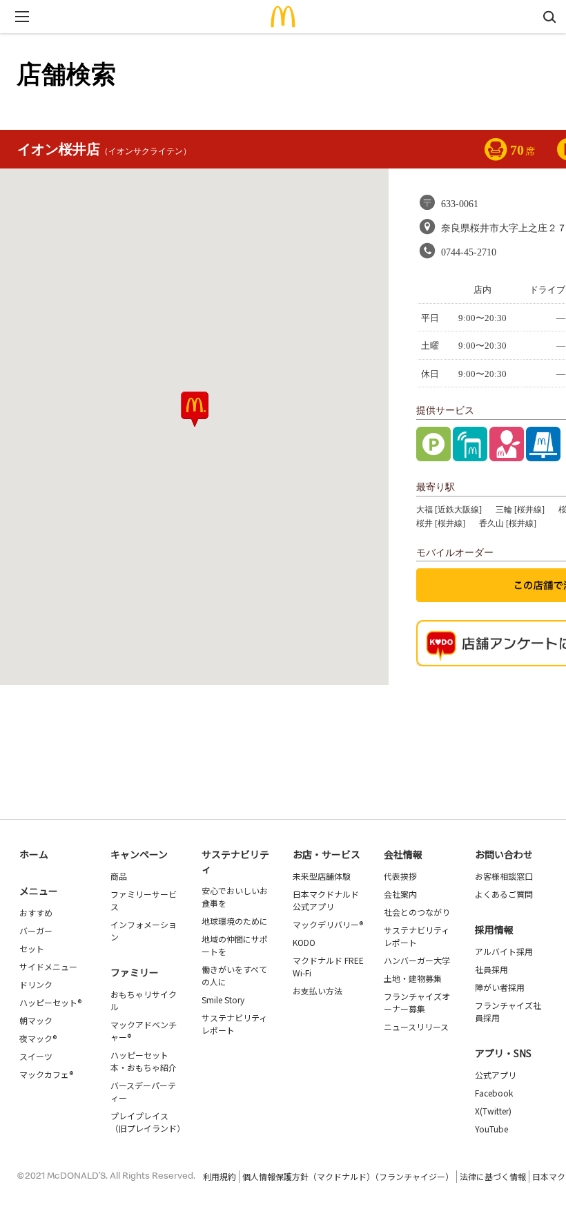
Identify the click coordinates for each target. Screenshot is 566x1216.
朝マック (35, 1020)
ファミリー (134, 972)
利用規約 (219, 1176)
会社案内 (400, 894)
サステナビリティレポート (234, 1024)
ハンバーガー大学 (417, 960)
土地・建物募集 (413, 978)
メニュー (38, 891)
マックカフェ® (46, 1074)
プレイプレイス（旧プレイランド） (147, 1122)
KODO (304, 942)
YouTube (491, 1129)
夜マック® (38, 1038)
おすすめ (35, 912)
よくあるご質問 (504, 894)
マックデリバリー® (328, 924)
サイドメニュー (48, 966)
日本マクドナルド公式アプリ (326, 900)
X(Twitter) (493, 1111)
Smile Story (223, 999)
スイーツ (35, 1056)
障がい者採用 (500, 987)
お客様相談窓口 (504, 876)
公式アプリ (495, 1075)
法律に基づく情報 (493, 1176)
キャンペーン (139, 854)
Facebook (494, 1093)
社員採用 (491, 969)
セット (31, 948)
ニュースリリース (416, 1026)
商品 (118, 876)
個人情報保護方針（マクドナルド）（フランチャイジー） (347, 1176)
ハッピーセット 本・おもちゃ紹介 (143, 1061)
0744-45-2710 (468, 252)
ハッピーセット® (50, 1002)
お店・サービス (326, 854)
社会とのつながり (417, 912)
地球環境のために (235, 921)
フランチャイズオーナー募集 (417, 1002)
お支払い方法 (317, 990)
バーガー (35, 930)
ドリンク (35, 984)
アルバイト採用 (504, 951)
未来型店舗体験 (322, 876)
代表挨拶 (400, 876)
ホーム (33, 854)
